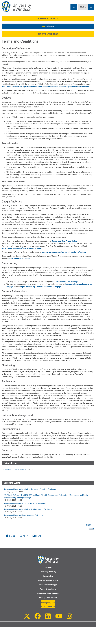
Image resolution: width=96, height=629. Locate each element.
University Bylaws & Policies (48, 593)
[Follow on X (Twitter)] (27, 618)
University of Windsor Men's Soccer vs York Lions (23, 515)
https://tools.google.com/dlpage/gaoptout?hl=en (21, 248)
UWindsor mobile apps (48, 585)
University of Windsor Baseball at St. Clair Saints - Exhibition (28, 509)
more (88, 525)
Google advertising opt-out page (65, 282)
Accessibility (48, 576)
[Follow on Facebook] (37, 618)
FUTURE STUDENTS (48, 18)
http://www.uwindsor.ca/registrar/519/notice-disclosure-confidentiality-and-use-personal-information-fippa (46, 86)
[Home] (16, 6)
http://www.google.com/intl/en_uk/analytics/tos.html (64, 252)
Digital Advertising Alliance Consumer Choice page (40, 286)
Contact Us (48, 567)
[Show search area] (73, 7)
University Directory (48, 572)
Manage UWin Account (48, 598)
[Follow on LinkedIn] (48, 618)
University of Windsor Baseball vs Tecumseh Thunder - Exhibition (30, 489)
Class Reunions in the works (15, 469)
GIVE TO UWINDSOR (48, 34)
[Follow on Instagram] (69, 618)
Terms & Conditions (48, 589)
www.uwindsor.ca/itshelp (19, 258)
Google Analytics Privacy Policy (64, 241)
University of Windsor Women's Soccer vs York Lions (25, 503)
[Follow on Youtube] (58, 618)
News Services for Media (48, 580)
